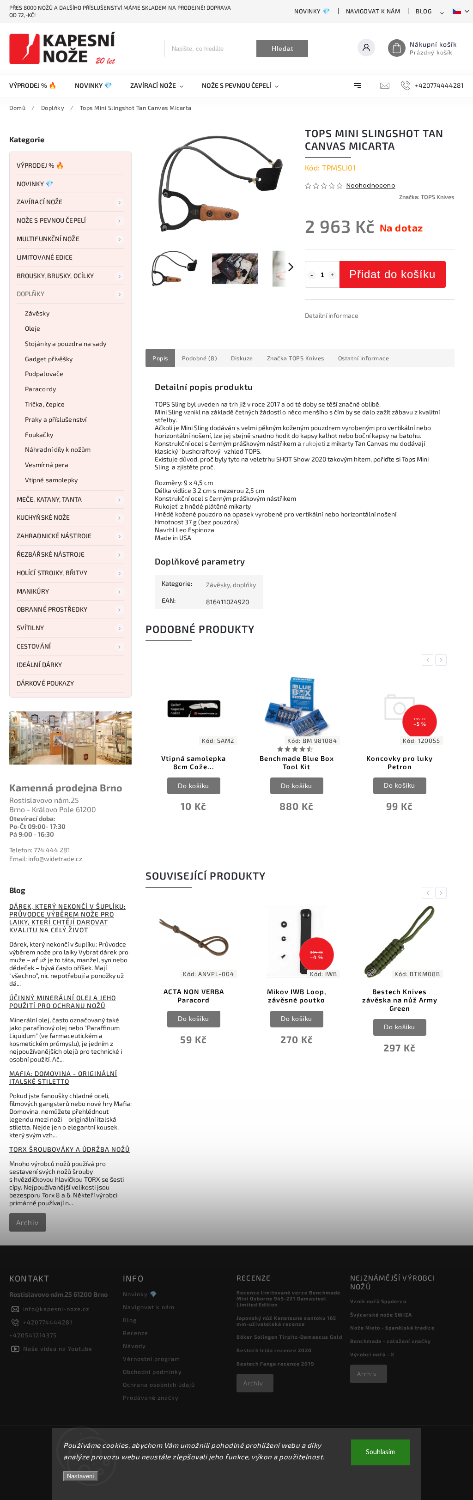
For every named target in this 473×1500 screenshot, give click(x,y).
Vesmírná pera (46, 464)
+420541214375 (33, 1335)
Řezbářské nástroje (51, 554)
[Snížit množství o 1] (312, 275)
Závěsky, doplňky (231, 585)
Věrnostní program (151, 1358)
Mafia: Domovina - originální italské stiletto (63, 1077)
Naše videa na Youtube (57, 1348)
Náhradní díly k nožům (58, 449)
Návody (134, 1345)
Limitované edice (45, 257)
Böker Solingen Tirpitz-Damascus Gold (289, 1337)
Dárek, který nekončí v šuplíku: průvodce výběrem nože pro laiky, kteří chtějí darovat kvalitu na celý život (67, 918)
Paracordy (40, 389)
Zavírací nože (39, 202)
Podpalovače (44, 373)
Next (442, 659)
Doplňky (30, 294)
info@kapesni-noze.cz (56, 1308)
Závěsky (37, 313)
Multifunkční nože (48, 239)
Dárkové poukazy (45, 683)
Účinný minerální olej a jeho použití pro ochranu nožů (62, 1001)
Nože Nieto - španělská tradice (392, 1327)
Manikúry (33, 591)
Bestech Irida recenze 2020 (274, 1350)
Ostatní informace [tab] (363, 358)
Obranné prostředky (52, 609)
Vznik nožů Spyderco (378, 1301)
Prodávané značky (151, 1397)
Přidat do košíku (392, 274)
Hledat (282, 48)
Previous (429, 659)
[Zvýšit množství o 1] (332, 275)
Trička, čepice (45, 404)
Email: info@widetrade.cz (45, 858)
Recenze (135, 1332)
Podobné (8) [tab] (200, 358)
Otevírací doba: (32, 818)
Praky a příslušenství (55, 419)
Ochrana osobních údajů (159, 1384)
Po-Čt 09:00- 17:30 (37, 826)
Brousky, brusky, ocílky (55, 275)
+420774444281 (48, 1322)
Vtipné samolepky (51, 480)
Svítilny (30, 628)
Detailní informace (331, 315)
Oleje (33, 328)
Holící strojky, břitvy (52, 573)
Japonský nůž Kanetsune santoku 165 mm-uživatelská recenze (286, 1321)
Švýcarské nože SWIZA (381, 1315)
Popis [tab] (160, 358)
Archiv (27, 1222)
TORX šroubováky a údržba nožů (69, 1149)
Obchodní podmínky (152, 1371)
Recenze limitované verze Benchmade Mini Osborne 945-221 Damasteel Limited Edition (288, 1298)
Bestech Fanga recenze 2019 (275, 1363)
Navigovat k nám (373, 11)
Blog (423, 11)
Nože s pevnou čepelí (51, 220)
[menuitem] (37, 85)
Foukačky (39, 434)
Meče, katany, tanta (49, 499)
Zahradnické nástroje (54, 536)
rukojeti (314, 443)
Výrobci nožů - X (372, 1354)
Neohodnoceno (370, 186)
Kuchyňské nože (43, 517)
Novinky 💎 (312, 11)
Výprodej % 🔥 (40, 165)
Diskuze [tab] (242, 358)
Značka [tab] (295, 358)
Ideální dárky (39, 664)
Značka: (427, 196)
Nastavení (80, 1476)
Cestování (34, 646)
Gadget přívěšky (49, 359)
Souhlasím (380, 1452)
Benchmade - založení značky (390, 1341)
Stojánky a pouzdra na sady (66, 343)
